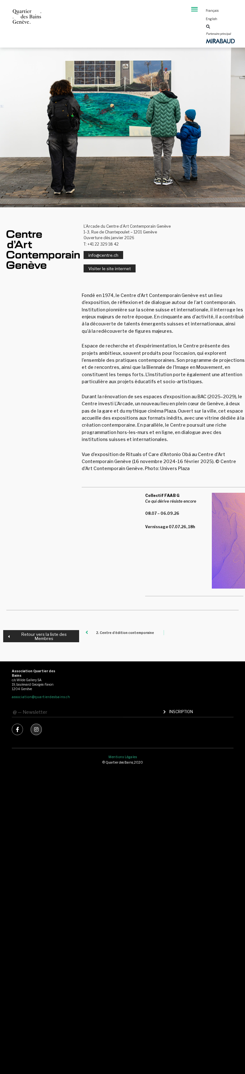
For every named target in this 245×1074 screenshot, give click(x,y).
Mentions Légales (122, 757)
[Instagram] (36, 729)
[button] (194, 8)
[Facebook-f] (17, 729)
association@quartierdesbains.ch (41, 697)
